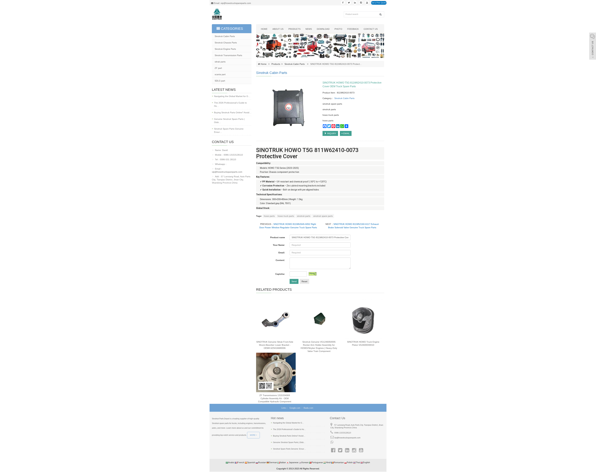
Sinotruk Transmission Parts (228, 55)
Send (294, 281)
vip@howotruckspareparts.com (227, 172)
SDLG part (220, 80)
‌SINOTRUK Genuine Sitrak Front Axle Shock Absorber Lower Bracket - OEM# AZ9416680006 (274, 345)
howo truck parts (286, 216)
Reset (304, 281)
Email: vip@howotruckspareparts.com (232, 3)
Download (323, 29)
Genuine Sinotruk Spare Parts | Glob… (229, 121)
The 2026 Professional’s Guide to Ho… (230, 104)
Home (264, 29)
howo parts (269, 216)
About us (277, 29)
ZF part (218, 68)
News (308, 29)
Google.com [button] (294, 408)
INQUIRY (331, 133)
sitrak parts (220, 61)
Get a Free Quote (379, 3)
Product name (277, 237)
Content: (280, 260)
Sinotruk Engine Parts (225, 49)
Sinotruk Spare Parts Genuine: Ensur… (229, 130)
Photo (338, 29)
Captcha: (280, 274)
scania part (220, 74)
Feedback (353, 29)
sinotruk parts (303, 216)
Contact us (371, 29)
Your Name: (279, 245)
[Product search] (380, 14)
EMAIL (346, 133)
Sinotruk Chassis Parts (226, 42)
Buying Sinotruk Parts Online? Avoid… (232, 112)
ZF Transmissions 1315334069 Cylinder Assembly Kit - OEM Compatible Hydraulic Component (274, 398)
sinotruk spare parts (323, 216)
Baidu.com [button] (308, 408)
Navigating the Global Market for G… (232, 96)
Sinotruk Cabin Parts (294, 64)
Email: (281, 252)
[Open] (592, 46)
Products (294, 29)
